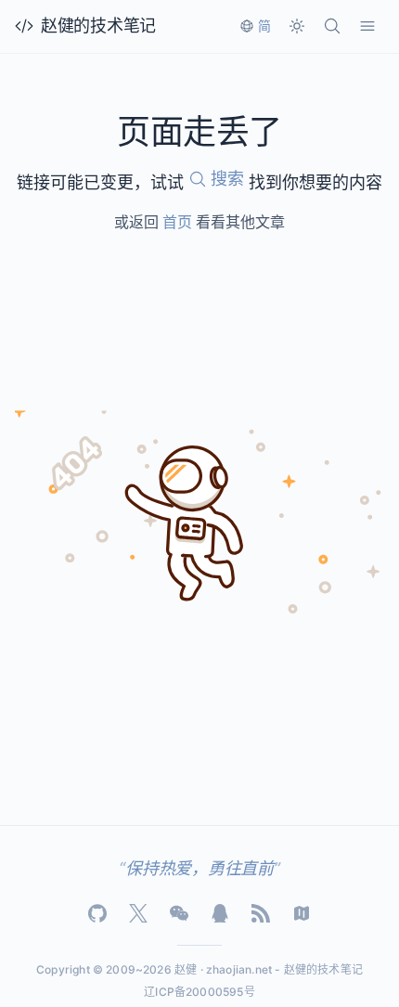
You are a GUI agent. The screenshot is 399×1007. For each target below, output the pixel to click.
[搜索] (332, 26)
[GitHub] (97, 913)
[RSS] (260, 913)
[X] (138, 913)
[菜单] (367, 26)
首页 (177, 222)
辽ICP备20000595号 (199, 992)
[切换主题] (297, 26)
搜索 (227, 178)
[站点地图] (301, 913)
